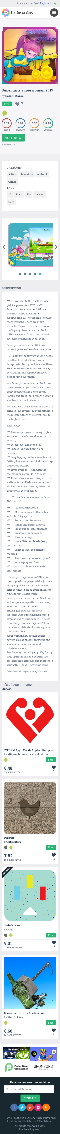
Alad (10, 929)
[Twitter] (22, 1107)
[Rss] (46, 1107)
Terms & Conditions (40, 1121)
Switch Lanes (12, 925)
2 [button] (25, 274)
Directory (42, 1117)
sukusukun (14, 841)
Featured (19, 1117)
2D (9, 194)
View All (6, 688)
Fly (29, 194)
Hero (11, 202)
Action (12, 174)
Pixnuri (9, 837)
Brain (19, 194)
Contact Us (20, 1121)
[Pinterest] (30, 1107)
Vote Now (13, 138)
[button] (4, 246)
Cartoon (39, 194)
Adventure (26, 174)
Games (12, 181)
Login (55, 3)
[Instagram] (38, 1107)
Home (8, 1117)
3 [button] (30, 274)
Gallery (30, 1117)
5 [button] (40, 274)
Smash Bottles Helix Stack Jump (24, 1013)
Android (42, 174)
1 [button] (20, 274)
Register (45, 3)
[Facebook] (14, 1107)
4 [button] (35, 274)
